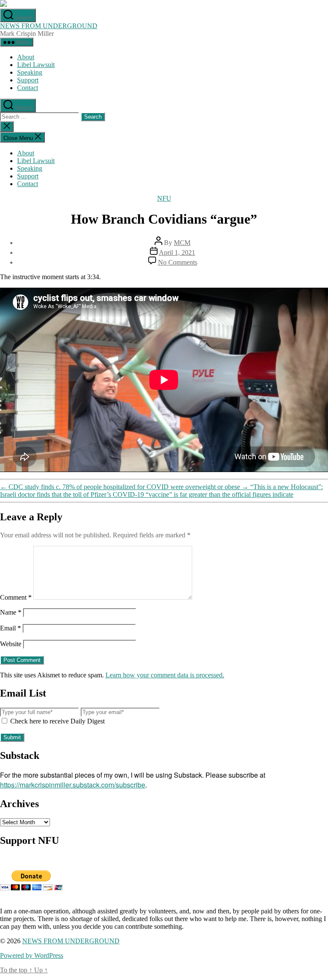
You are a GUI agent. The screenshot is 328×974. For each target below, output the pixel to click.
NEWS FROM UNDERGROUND (48, 25)
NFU (164, 198)
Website (10, 643)
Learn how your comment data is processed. (164, 675)
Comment (16, 597)
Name (10, 612)
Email (10, 628)
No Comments (177, 262)
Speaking (29, 72)
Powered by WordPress (31, 955)
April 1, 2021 (177, 252)
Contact (27, 87)
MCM (182, 242)
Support (27, 80)
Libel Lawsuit (36, 64)
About (25, 57)
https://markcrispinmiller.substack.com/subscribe (72, 785)
